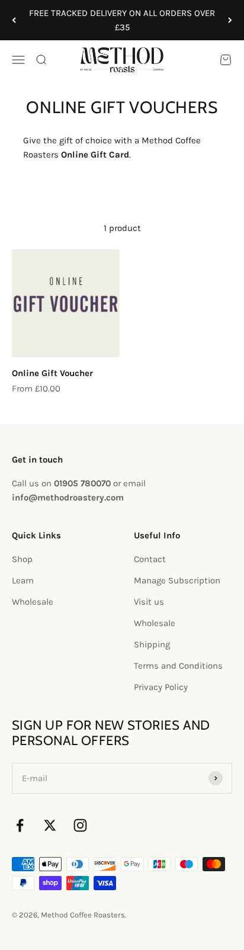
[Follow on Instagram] (80, 825)
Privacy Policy (161, 687)
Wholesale (32, 601)
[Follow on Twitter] (50, 825)
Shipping (152, 644)
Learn (23, 580)
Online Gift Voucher (52, 373)
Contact (150, 559)
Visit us (149, 601)
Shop (22, 559)
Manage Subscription (177, 580)
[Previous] (14, 20)
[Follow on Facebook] (20, 825)
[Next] (230, 20)
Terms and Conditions (178, 665)
